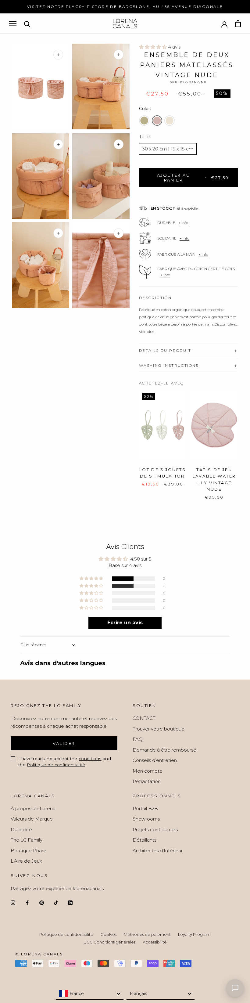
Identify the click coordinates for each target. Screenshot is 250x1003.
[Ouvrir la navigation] (12, 24)
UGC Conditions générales (109, 942)
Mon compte (147, 771)
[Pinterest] (41, 902)
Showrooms (146, 819)
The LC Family (26, 840)
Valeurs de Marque (32, 819)
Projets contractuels (155, 829)
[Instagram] (13, 902)
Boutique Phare (28, 850)
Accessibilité (155, 942)
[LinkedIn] (70, 902)
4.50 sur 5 (141, 559)
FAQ (138, 739)
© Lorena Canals (39, 954)
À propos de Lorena (33, 808)
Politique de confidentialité (56, 764)
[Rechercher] (27, 23)
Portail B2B (145, 808)
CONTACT (144, 718)
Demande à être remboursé (164, 750)
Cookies (108, 934)
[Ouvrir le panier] (238, 23)
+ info (183, 222)
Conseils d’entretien (155, 760)
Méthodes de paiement (147, 934)
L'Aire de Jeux (26, 861)
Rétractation (147, 781)
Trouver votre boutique (158, 729)
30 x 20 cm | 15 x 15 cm (167, 149)
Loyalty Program (194, 934)
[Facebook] (27, 902)
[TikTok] (56, 902)
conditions (90, 758)
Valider (64, 743)
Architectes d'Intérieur (158, 850)
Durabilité (21, 829)
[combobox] (90, 993)
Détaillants (144, 840)
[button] (153, 47)
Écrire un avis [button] (125, 623)
